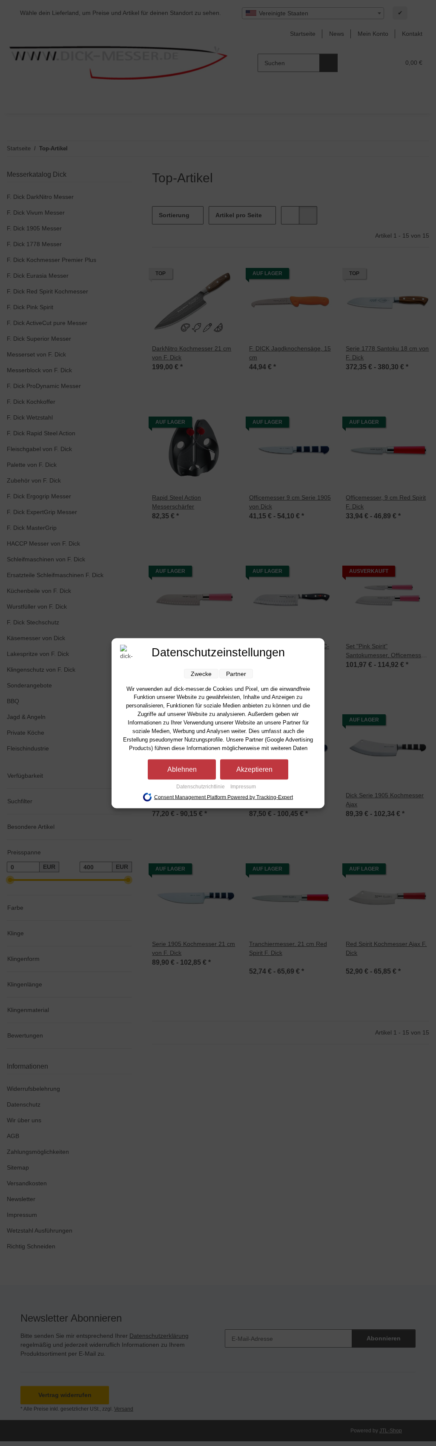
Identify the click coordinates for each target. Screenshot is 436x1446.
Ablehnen (182, 769)
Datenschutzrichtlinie (201, 786)
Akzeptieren (254, 769)
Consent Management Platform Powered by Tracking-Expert (223, 797)
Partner (236, 673)
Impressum (243, 786)
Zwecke (201, 673)
